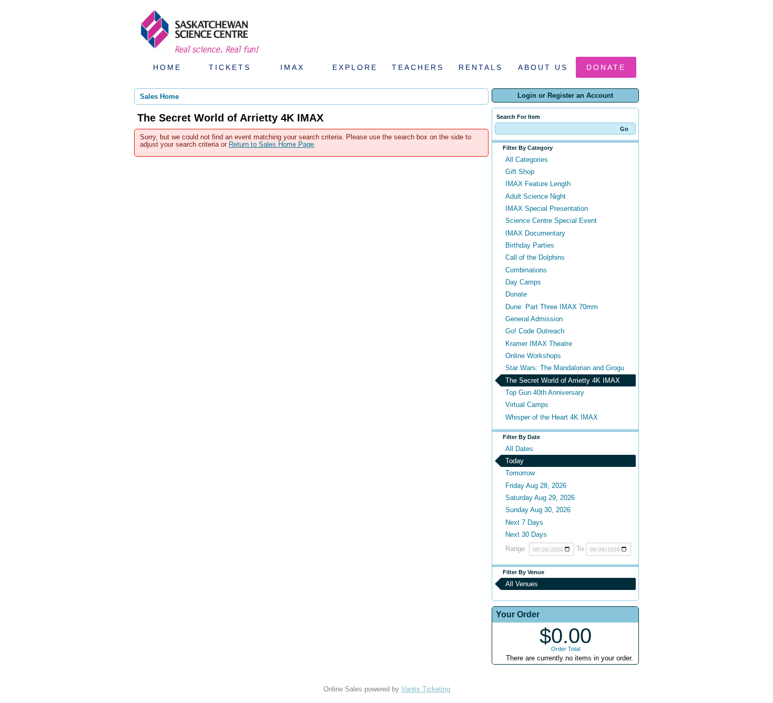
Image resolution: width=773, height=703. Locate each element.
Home (167, 67)
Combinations (526, 270)
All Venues (521, 584)
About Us (543, 67)
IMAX (292, 67)
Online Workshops (533, 356)
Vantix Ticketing (425, 689)
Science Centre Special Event (551, 221)
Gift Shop (519, 172)
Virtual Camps (526, 405)
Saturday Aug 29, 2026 (540, 498)
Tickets (230, 67)
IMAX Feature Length (538, 184)
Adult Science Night (535, 196)
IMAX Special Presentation (546, 208)
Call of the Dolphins (535, 257)
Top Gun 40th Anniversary (544, 392)
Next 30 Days (526, 534)
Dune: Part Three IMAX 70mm (551, 307)
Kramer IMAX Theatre (538, 344)
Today (514, 461)
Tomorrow (520, 473)
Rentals (481, 67)
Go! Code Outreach (534, 331)
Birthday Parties (529, 245)
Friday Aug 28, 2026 (535, 486)
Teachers (418, 67)
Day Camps (523, 282)
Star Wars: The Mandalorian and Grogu (564, 368)
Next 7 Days (524, 522)
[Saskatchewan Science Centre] (198, 53)
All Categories (526, 160)
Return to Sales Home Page (271, 144)
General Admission (534, 319)
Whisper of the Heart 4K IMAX (551, 417)
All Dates (519, 449)
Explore (355, 67)
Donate (606, 67)
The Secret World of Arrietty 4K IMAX (562, 380)
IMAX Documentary (535, 233)
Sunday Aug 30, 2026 (538, 510)
